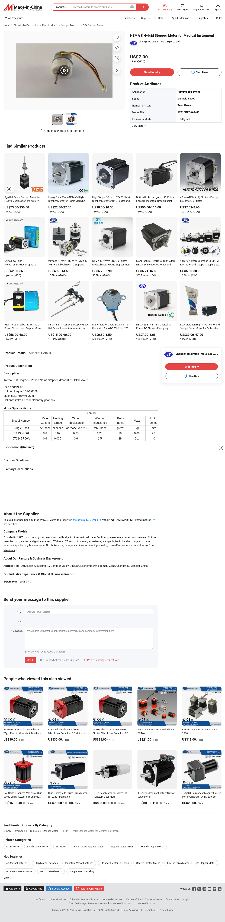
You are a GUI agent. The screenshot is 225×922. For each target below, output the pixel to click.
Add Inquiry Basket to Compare (65, 131)
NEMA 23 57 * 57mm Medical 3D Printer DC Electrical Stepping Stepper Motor (153, 327)
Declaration (149, 909)
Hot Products (41, 899)
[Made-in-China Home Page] (23, 7)
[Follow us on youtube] (209, 888)
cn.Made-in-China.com (145, 903)
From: (20, 612)
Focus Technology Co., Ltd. (88, 909)
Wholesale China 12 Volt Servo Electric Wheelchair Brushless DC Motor (110, 733)
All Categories (15, 18)
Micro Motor (13, 846)
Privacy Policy (166, 909)
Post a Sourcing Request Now (101, 660)
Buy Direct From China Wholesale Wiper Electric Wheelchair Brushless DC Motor (23, 733)
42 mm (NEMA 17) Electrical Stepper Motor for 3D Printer (200, 198)
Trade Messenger (59, 888)
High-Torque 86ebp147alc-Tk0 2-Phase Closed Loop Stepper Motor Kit (22, 327)
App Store (12, 888)
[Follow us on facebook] (194, 888)
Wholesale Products (112, 899)
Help (160, 18)
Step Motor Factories (46, 863)
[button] (132, 6)
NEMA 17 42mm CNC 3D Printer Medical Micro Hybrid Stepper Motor (111, 262)
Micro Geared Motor (51, 871)
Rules (219, 18)
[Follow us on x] (199, 888)
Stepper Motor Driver (122, 846)
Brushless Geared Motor (19, 871)
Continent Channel (153, 899)
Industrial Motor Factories (79, 863)
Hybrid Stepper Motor (152, 846)
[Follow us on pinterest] (214, 888)
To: (21, 621)
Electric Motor (49, 25)
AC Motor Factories (16, 863)
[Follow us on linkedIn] (219, 888)
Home (7, 25)
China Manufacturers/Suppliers (84, 899)
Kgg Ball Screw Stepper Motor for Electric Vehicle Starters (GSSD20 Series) (22, 199)
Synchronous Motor (38, 846)
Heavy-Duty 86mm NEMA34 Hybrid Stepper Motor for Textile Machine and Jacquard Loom (67, 199)
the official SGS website (87, 519)
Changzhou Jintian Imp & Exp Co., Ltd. (159, 41)
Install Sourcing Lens (91, 888)
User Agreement (131, 909)
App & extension (180, 18)
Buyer (144, 18)
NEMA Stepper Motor (92, 25)
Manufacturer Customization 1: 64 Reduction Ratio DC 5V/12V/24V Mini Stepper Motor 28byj (111, 327)
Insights (186, 899)
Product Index (172, 899)
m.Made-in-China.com (120, 903)
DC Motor (61, 846)
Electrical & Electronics (26, 25)
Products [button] (60, 7)
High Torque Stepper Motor (88, 846)
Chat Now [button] (202, 72)
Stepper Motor (69, 25)
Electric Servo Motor (178, 863)
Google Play (33, 888)
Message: (17, 630)
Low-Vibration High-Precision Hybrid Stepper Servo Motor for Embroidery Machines (200, 327)
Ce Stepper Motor (205, 863)
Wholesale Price (133, 899)
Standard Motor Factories (115, 863)
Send (30, 660)
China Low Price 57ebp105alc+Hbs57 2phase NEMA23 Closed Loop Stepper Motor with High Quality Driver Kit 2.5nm (24, 263)
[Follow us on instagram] (204, 888)
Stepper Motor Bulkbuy (81, 871)
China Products (58, 899)
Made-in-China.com (97, 903)
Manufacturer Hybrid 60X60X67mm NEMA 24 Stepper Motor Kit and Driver (155, 263)
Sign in (217, 9)
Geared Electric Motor (148, 863)
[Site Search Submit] (142, 7)
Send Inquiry (152, 72)
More (7, 878)
